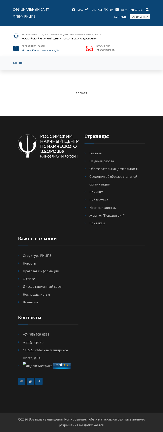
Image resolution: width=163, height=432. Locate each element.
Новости (29, 263)
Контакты (120, 16)
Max (80, 9)
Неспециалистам (103, 207)
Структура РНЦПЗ (37, 255)
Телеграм (96, 9)
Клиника (96, 192)
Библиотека (98, 200)
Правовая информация (41, 271)
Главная (80, 93)
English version (140, 16)
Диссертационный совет (43, 286)
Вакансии (30, 302)
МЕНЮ (18, 63)
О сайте (29, 279)
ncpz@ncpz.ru (33, 342)
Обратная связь (131, 9)
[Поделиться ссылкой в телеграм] (39, 381)
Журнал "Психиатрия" (107, 215)
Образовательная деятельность (114, 169)
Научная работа (101, 161)
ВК (111, 9)
